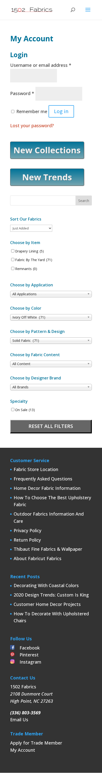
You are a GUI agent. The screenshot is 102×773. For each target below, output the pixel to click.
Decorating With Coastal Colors (46, 585)
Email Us (19, 720)
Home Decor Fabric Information (47, 488)
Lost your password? (32, 125)
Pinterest (27, 655)
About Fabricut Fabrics (37, 558)
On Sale (25, 410)
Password (22, 93)
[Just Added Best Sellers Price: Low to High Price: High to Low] (31, 228)
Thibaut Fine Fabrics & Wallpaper (48, 549)
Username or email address (40, 65)
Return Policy (27, 540)
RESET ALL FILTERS (50, 426)
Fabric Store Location (36, 469)
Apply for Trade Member (36, 743)
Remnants (26, 269)
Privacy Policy (27, 530)
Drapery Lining (29, 251)
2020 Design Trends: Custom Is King (51, 595)
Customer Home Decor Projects (47, 604)
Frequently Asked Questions (43, 479)
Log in (61, 111)
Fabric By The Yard (33, 260)
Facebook (27, 648)
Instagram (28, 662)
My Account (22, 750)
